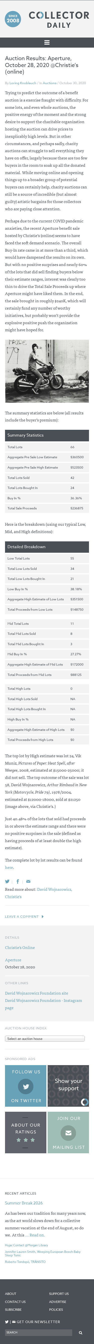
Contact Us (15, 1301)
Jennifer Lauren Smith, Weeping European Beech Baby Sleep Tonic (43, 1254)
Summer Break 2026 (24, 1203)
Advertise (57, 1301)
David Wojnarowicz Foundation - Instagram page (43, 1004)
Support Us (59, 1293)
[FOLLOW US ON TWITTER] (7, 1322)
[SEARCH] (80, 1332)
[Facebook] (18, 881)
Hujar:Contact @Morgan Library (26, 1245)
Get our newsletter (36, 1322)
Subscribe (13, 1309)
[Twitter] (7, 881)
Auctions (49, 83)
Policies (56, 1309)
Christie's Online (20, 947)
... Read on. (35, 1234)
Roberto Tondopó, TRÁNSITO (25, 1262)
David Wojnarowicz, (54, 889)
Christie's (13, 896)
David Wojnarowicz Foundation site (36, 993)
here (9, 867)
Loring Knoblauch (23, 83)
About (10, 1293)
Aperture (13, 959)
